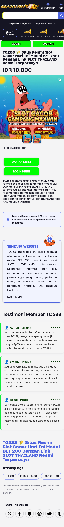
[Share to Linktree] (29, 513)
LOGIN (16, 43)
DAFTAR (48, 43)
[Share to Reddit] (49, 513)
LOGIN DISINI (21, 171)
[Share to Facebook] (19, 513)
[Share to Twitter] (9, 513)
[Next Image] (61, 107)
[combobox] (30, 15)
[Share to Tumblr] (59, 513)
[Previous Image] (3, 107)
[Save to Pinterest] (39, 513)
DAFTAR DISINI (21, 161)
